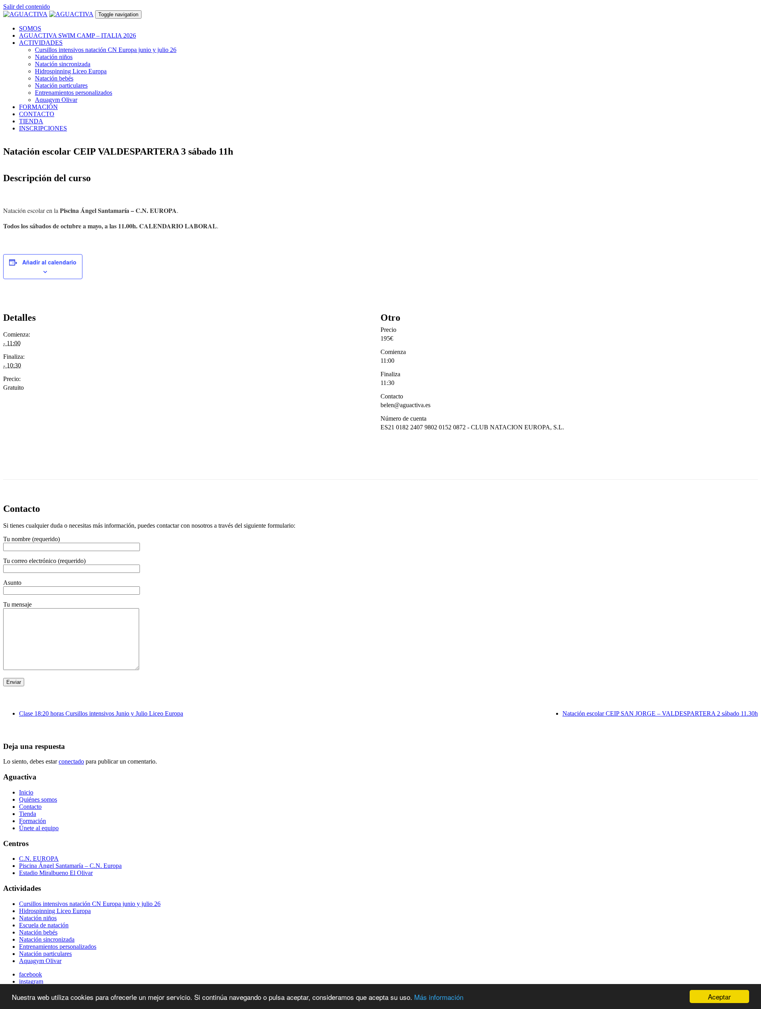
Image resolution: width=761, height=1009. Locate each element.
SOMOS (30, 28)
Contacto (30, 806)
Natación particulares (61, 85)
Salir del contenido (26, 6)
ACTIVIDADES (41, 42)
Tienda (27, 813)
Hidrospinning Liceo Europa (71, 71)
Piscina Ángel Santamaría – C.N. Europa (70, 865)
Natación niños (54, 57)
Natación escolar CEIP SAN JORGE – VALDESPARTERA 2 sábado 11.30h (660, 713)
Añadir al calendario (49, 262)
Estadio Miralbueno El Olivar (56, 872)
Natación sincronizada (62, 64)
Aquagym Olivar (56, 99)
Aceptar (719, 996)
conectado (71, 761)
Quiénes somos (38, 799)
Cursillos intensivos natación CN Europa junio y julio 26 (105, 49)
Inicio (26, 792)
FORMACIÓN (38, 106)
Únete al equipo (39, 828)
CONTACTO (36, 114)
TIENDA (31, 121)
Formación (32, 821)
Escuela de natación (44, 925)
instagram (31, 981)
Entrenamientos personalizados (73, 92)
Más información (438, 997)
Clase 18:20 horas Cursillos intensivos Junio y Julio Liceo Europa (101, 713)
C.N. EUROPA (39, 858)
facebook (30, 974)
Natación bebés (54, 78)
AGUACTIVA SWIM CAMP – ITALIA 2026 (77, 35)
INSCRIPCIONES (43, 128)
